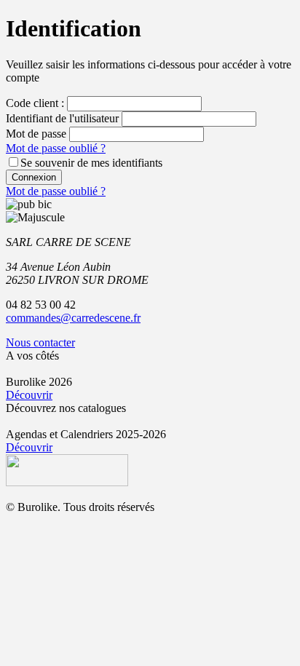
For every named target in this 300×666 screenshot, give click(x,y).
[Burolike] (67, 482)
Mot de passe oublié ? (56, 148)
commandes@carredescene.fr (73, 318)
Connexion (34, 177)
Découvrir (29, 395)
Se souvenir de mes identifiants (91, 162)
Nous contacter (40, 342)
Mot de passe (36, 133)
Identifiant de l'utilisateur (62, 118)
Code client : (35, 103)
